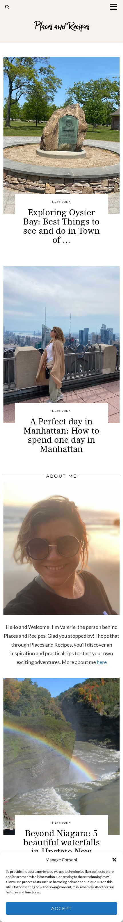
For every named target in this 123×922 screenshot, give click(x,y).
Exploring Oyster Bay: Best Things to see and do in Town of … (61, 226)
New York (61, 202)
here (102, 662)
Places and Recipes (62, 26)
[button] (115, 7)
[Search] (7, 7)
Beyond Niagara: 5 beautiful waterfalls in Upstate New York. (61, 847)
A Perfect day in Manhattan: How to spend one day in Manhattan (61, 435)
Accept (61, 908)
